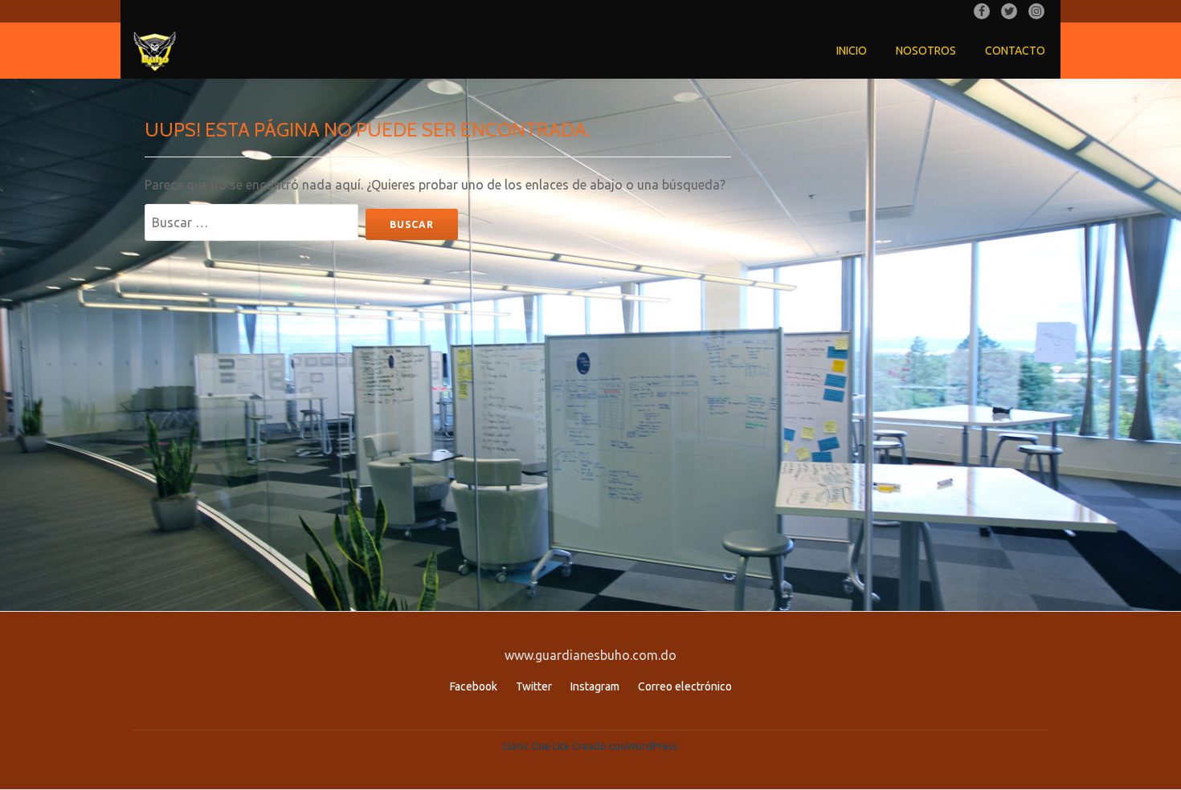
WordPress (652, 745)
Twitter (534, 686)
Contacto (1015, 50)
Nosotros (926, 50)
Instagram (594, 686)
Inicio (851, 50)
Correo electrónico (685, 686)
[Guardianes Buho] (158, 50)
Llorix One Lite (537, 745)
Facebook (473, 686)
